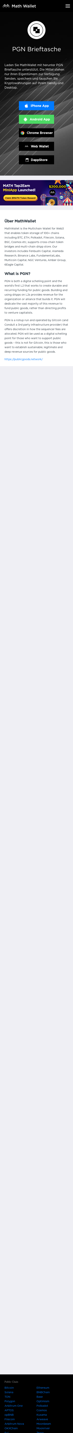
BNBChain (43, 1392)
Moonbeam (43, 1424)
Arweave (42, 1419)
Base (39, 1397)
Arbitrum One (13, 1406)
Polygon (9, 1401)
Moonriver (43, 1428)
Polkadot (42, 1406)
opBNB (9, 1415)
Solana (8, 1392)
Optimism (42, 1401)
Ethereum (42, 1388)
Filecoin (9, 1419)
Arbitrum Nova (14, 1424)
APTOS (9, 1410)
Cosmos (41, 1410)
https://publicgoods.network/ (23, 359)
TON (7, 1397)
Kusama (41, 1415)
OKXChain (11, 1428)
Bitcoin (9, 1388)
